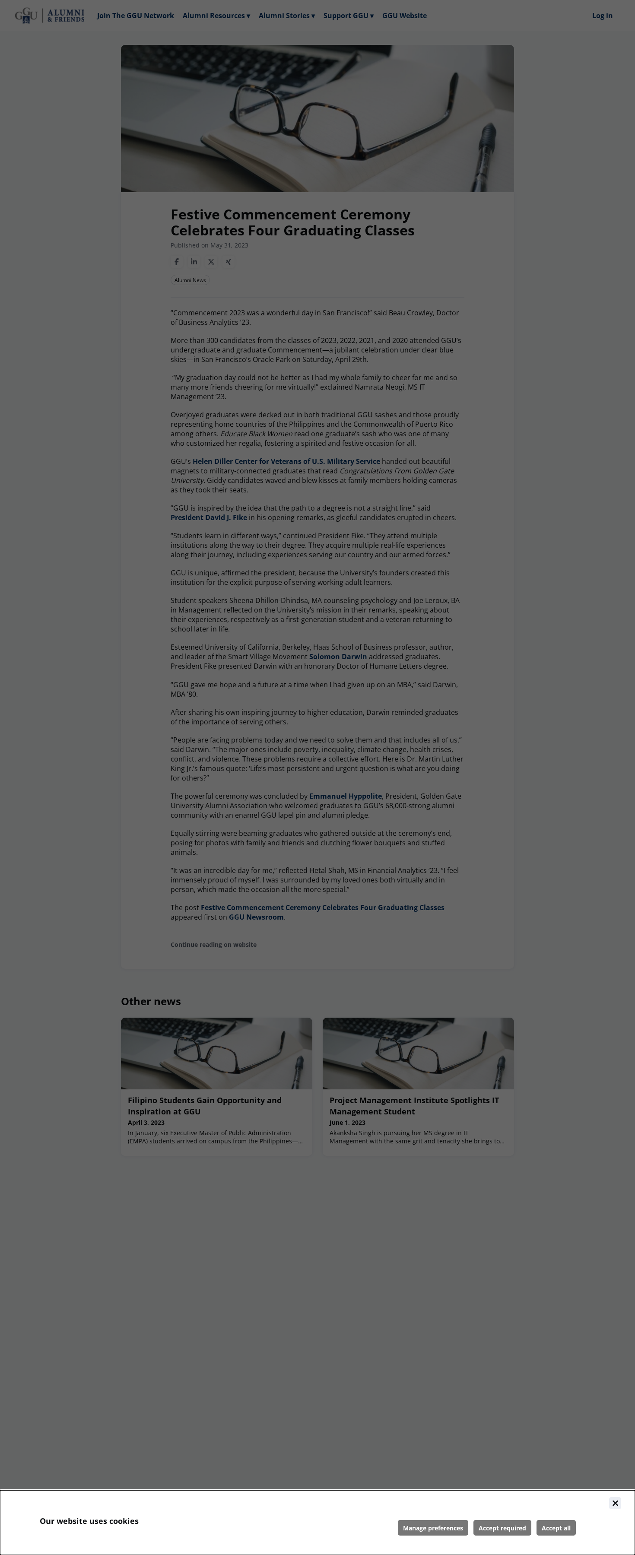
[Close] (615, 1503)
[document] (317, 1522)
